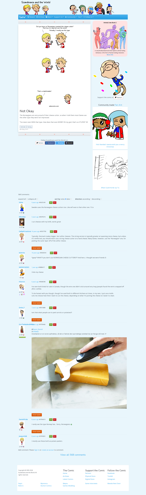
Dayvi (20, 483)
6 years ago (35, 282)
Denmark (23, 127)
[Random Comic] (54, 22)
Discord (69, 143)
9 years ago (35, 202)
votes (63, 199)
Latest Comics (68, 479)
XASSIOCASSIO (24, 267)
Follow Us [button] (88, 17)
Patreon (40, 143)
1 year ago (35, 267)
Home (65, 473)
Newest (32, 17)
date (68, 199)
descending (96, 199)
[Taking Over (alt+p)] (40, 22)
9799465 (36, 332)
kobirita (22, 253)
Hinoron (22, 282)
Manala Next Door (114, 483)
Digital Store (89, 479)
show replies (37, 248)
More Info (110, 55)
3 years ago (35, 217)
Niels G (20, 486)
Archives (41, 17)
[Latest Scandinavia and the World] (83, 22)
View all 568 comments (73, 454)
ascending (86, 199)
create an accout (48, 450)
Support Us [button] (58, 17)
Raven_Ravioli (38, 329)
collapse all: (32, 199)
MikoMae (22, 217)
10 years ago (35, 231)
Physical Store (90, 476)
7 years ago (35, 308)
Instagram (111, 479)
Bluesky (60, 143)
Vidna (21, 202)
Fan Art (118, 105)
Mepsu (65, 483)
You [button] (79, 17)
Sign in (36, 450)
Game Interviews (91, 483)
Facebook (50, 143)
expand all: (22, 199)
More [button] (49, 17)
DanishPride (23, 419)
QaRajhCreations (25, 231)
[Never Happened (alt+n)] (69, 22)
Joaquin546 (23, 436)
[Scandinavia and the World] (35, 7)
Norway (29, 127)
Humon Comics (46, 486)
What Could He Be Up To (110, 188)
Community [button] (71, 17)
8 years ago (35, 324)
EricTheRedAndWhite (26, 324)
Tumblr (110, 476)
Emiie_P (22, 308)
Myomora (44, 483)
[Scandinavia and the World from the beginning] (25, 22)
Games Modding (69, 486)
